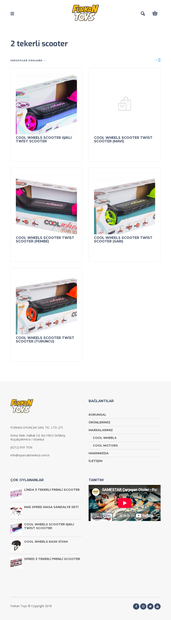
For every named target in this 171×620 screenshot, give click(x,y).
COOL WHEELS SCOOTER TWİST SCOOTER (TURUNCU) (45, 339)
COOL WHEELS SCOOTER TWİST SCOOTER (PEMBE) (45, 239)
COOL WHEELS (105, 438)
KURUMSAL (97, 415)
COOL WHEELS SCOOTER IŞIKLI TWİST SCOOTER (44, 139)
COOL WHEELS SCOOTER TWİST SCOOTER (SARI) (123, 239)
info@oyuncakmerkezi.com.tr (30, 455)
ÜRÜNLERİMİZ (99, 422)
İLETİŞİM (95, 461)
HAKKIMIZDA (99, 453)
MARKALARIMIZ (101, 430)
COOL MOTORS (105, 445)
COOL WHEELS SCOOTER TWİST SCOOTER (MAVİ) (123, 139)
